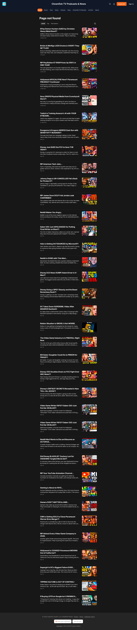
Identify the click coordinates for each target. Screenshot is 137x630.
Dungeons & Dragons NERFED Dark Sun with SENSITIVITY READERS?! (59, 131)
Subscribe (121, 4)
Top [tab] (48, 23)
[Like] (41, 40)
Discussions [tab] (54, 23)
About (97, 10)
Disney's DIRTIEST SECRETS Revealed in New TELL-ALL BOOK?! (59, 390)
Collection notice (89, 617)
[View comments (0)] (54, 40)
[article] (68, 34)
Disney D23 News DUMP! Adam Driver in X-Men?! (58, 274)
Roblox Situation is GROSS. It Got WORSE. (57, 323)
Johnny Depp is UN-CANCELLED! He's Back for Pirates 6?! (58, 180)
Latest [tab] (43, 23)
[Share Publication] (114, 4)
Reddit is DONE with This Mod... (53, 258)
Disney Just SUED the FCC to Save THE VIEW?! (56, 148)
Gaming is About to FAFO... (51, 488)
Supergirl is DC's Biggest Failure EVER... (57, 567)
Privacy (76, 617)
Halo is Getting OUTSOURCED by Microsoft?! (59, 244)
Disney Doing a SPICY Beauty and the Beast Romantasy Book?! (58, 291)
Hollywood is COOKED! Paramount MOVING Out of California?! (58, 551)
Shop (69, 10)
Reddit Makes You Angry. (51, 212)
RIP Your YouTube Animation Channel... (57, 473)
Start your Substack (63, 621)
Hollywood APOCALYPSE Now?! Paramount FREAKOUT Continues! (58, 80)
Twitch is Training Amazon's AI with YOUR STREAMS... (58, 114)
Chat (51, 10)
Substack (59, 626)
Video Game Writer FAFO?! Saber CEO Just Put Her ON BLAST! (58, 407)
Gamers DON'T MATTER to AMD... (54, 502)
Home (40, 10)
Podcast (63, 10)
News (56, 10)
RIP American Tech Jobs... (51, 164)
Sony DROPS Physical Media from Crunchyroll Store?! (59, 97)
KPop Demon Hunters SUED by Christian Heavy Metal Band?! (57, 30)
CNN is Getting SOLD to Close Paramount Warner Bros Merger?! (57, 518)
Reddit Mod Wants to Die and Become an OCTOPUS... (57, 440)
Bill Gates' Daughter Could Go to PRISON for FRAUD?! (58, 356)
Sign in (131, 4)
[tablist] (49, 23)
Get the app (77, 621)
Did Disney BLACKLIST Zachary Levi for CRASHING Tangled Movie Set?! (57, 457)
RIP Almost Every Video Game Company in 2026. (58, 535)
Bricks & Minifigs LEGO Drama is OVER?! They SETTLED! (59, 47)
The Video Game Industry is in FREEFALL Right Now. (59, 339)
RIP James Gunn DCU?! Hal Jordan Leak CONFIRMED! (57, 196)
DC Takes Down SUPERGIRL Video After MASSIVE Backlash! (57, 308)
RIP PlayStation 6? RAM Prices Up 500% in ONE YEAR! (58, 64)
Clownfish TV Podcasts (79, 10)
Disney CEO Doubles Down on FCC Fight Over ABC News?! (59, 373)
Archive (90, 10)
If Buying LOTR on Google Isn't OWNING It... (58, 596)
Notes (46, 10)
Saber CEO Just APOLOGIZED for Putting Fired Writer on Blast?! (57, 228)
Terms (81, 617)
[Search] (110, 4)
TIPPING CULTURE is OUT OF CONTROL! (57, 582)
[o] (89, 32)
